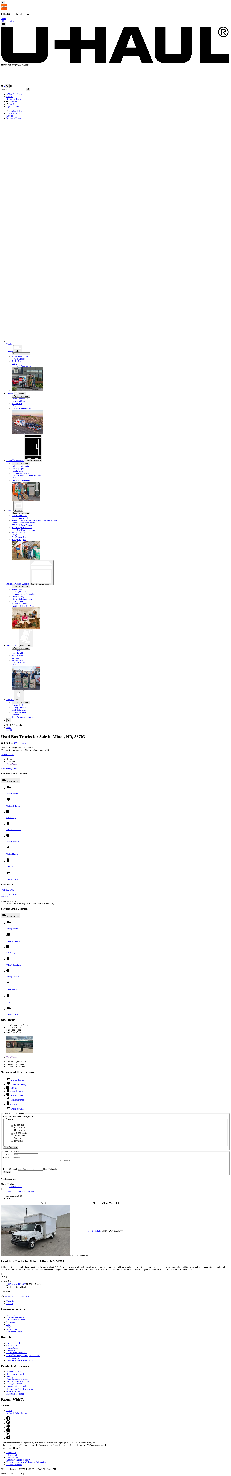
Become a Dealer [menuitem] (13, 99)
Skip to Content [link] (7, 21)
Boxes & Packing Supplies (41, 584)
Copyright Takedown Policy (18, 1460)
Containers (32, 460)
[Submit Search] (28, 89)
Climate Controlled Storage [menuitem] (23, 523)
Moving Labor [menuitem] (12, 645)
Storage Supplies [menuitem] (19, 539)
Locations (14, 1464)
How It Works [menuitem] (18, 655)
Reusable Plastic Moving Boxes (19, 1360)
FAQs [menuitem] (14, 363)
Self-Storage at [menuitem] (21, 518)
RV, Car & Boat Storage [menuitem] (22, 525)
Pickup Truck (19, 1135)
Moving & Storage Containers (23, 1355)
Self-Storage (11, 818)
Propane (18, 700)
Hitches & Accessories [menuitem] (21, 366)
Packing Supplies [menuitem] (19, 592)
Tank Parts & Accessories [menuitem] (22, 717)
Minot (8, 727)
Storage (17, 510)
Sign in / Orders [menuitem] (15, 111)
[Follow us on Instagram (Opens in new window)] (8, 1423)
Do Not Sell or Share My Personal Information (26, 1462)
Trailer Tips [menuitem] (16, 361)
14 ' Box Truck (94, 1231)
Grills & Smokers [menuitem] (19, 710)
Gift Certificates (13, 1391)
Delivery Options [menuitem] (19, 468)
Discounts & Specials (15, 1394)
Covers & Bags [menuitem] (18, 596)
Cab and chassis (20, 1133)
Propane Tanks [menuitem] (18, 715)
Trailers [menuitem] (9, 351)
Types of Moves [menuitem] (18, 660)
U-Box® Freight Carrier (16, 1413)
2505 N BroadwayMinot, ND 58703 (9, 895)
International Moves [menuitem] (20, 473)
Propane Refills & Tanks (16, 1386)
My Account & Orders (15, 1320)
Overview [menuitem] (16, 651)
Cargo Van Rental (14, 1345)
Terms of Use (12, 1457)
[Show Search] (7, 86)
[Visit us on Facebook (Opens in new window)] (8, 1419)
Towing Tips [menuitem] (17, 403)
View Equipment (10, 1147)
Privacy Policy (12, 1455)
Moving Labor (25, 645)
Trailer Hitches (12, 854)
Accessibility (11, 1329)
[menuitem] (121, 399)
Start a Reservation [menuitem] (20, 356)
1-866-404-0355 (15, 1186)
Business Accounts (14, 1372)
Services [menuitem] (15, 658)
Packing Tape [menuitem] (17, 601)
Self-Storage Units (14, 1358)
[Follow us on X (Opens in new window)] (8, 1435)
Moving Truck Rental (15, 1343)
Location (7, 1116)
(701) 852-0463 (7, 754)
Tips (8, 1324)
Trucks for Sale (13, 781)
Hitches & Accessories (15, 1374)
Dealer (9, 1410)
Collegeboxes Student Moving (19, 1389)
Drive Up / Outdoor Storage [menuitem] (23, 530)
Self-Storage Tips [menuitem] (19, 537)
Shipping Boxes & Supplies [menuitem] (23, 594)
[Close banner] (3, 2)
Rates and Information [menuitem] (21, 466)
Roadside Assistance (15, 1317)
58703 (9, 730)
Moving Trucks (12, 793)
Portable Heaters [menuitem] (19, 712)
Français (10, 1301)
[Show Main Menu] (3, 24)
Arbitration (11, 1452)
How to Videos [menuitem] (18, 359)
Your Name (8, 1155)
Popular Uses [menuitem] (17, 471)
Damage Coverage (14, 1384)
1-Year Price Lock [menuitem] (14, 94)
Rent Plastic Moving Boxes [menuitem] (23, 606)
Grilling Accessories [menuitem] (20, 707)
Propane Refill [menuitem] (18, 705)
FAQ (8, 1327)
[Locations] (11, 86)
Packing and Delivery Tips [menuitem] (26, 476)
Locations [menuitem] (12, 101)
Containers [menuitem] (15, 460)
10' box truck (19, 1125)
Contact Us (11, 1315)
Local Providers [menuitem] (18, 653)
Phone (6, 1157)
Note (50, 1169)
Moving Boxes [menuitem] (18, 589)
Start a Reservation (20, 399)
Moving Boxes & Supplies (17, 1381)
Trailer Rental (12, 1348)
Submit (7, 1172)
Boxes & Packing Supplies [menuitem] (18, 584)
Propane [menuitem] (10, 699)
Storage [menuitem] (9, 510)
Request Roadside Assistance (16, 1297)
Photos (11, 764)
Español (9, 1303)
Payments (10, 1322)
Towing (10, 393)
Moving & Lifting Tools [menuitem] (22, 599)
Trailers (17, 351)
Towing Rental (12, 1350)
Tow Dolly (18, 1141)
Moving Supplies (12, 841)
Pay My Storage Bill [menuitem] (20, 532)
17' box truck (19, 1130)
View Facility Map (9, 768)
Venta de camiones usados (17, 1379)
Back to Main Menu (21, 354)
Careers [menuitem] (9, 96)
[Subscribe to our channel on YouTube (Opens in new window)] (8, 1438)
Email (10, 1169)
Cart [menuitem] (11, 104)
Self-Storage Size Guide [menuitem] (22, 527)
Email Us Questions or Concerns (20, 1191)
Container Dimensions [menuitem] (21, 480)
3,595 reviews (20, 743)
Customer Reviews (14, 1332)
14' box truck (19, 1127)
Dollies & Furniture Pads (16, 1353)
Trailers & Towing (13, 806)
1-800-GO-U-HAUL (16, 1284)
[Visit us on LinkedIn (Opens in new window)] (8, 1431)
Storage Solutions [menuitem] (19, 604)
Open (3, 18)
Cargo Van (18, 1138)
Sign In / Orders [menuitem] (13, 106)
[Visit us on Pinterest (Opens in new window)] (8, 1427)
